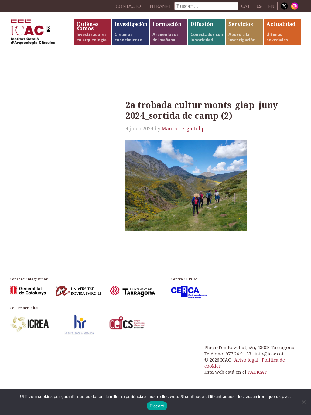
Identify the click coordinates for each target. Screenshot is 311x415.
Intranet (159, 6)
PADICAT (257, 372)
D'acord (157, 405)
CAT (245, 6)
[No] (303, 402)
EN (271, 6)
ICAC (41, 33)
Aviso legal (246, 360)
